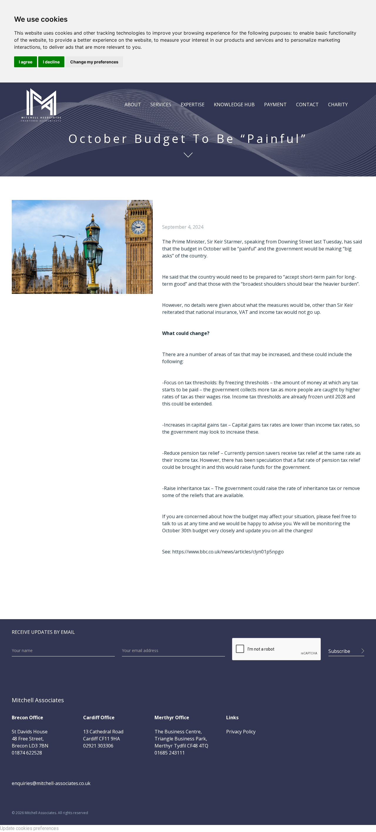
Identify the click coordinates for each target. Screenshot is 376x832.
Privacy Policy (241, 731)
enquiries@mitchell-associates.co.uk (51, 783)
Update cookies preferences (29, 828)
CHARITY (338, 104)
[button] (133, 104)
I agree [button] (25, 61)
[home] (41, 104)
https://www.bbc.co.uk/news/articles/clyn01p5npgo (228, 551)
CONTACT (307, 104)
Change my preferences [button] (94, 61)
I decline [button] (51, 61)
